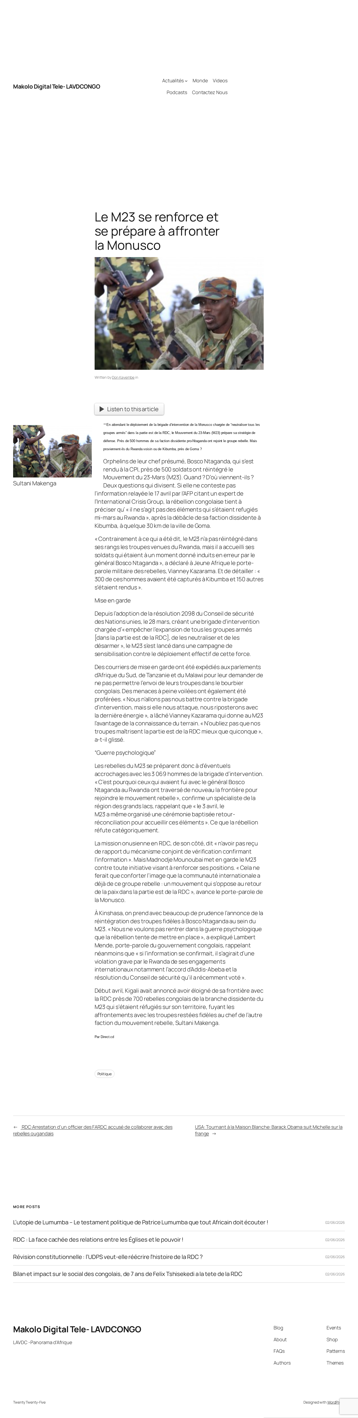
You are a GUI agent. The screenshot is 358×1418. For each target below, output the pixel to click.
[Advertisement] (286, 86)
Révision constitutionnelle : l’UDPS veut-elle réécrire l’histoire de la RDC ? (108, 1257)
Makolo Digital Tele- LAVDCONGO (56, 86)
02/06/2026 (335, 1222)
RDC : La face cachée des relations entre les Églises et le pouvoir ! (98, 1239)
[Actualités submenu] (186, 80)
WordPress (336, 1402)
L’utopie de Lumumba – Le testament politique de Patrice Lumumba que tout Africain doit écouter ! (140, 1222)
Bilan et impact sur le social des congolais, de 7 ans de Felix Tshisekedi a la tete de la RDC (127, 1274)
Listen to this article (133, 409)
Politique (104, 1073)
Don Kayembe (123, 377)
